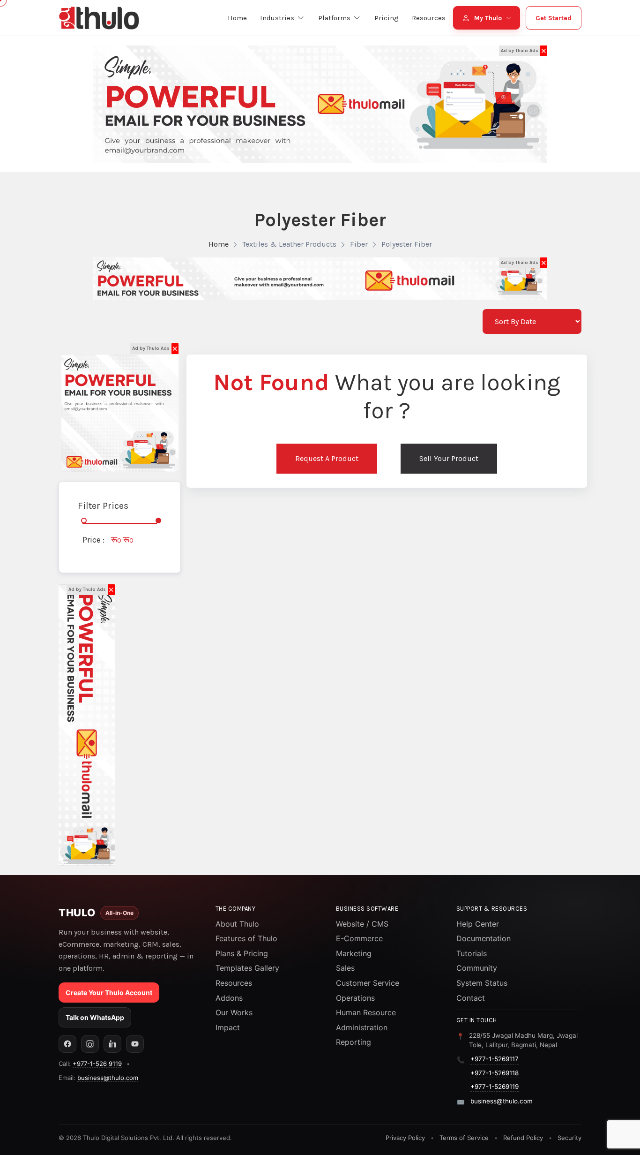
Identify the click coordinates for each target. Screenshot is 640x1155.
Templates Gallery (247, 968)
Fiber (359, 244)
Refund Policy (523, 1137)
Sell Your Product (448, 458)
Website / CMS (362, 924)
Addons (229, 998)
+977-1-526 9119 (97, 1063)
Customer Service (367, 983)
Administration (361, 1027)
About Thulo (237, 924)
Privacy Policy (405, 1137)
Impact (228, 1027)
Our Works (234, 1012)
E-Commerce (359, 938)
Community (476, 968)
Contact (470, 998)
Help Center (477, 924)
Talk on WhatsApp (95, 1017)
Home (218, 244)
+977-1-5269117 (494, 1059)
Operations (355, 998)
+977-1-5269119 (494, 1086)
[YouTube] (135, 1044)
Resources (234, 983)
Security (569, 1137)
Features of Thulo (246, 938)
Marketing (354, 953)
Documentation (483, 938)
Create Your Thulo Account (109, 992)
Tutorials (471, 953)
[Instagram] (90, 1044)
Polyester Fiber (406, 244)
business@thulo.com (107, 1077)
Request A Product (326, 458)
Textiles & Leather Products (289, 244)
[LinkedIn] (112, 1044)
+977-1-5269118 (494, 1073)
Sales (345, 968)
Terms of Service (464, 1137)
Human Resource (366, 1012)
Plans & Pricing (242, 953)
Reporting (353, 1042)
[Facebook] (67, 1044)
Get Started (554, 18)
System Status (481, 983)
